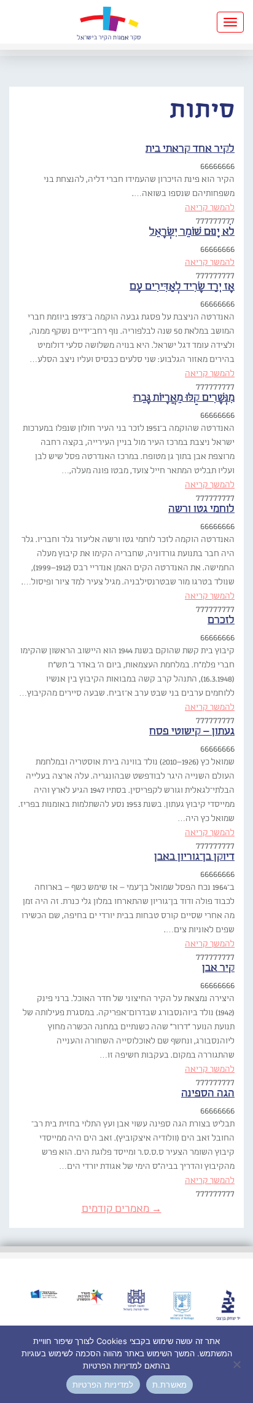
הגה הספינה (208, 1093)
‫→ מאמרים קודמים (122, 1209)
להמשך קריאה (210, 208)
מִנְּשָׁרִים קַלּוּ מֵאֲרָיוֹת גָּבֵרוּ (184, 398)
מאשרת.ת (169, 1384)
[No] (238, 1364)
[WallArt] (109, 22)
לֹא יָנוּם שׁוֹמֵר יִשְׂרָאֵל (192, 232)
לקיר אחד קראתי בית (190, 149)
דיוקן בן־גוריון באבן (194, 857)
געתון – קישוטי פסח (192, 731)
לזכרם (221, 620)
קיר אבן (218, 968)
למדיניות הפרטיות (103, 1384)
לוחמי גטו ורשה (201, 509)
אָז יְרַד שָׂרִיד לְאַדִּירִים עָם (182, 287)
